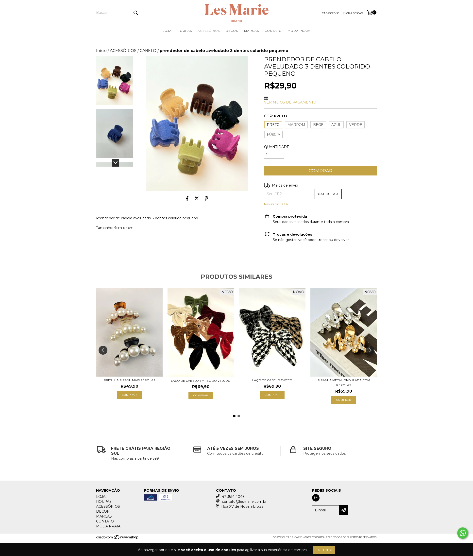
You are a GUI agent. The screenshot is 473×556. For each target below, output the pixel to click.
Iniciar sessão (353, 13)
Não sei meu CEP (276, 204)
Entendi (324, 550)
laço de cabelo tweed (272, 380)
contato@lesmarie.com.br (244, 501)
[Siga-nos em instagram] (316, 498)
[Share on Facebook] (187, 198)
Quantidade (276, 147)
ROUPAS (184, 31)
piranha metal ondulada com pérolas (344, 382)
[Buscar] (135, 12)
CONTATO (273, 31)
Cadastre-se (330, 13)
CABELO (148, 50)
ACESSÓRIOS (209, 31)
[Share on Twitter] (196, 198)
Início (101, 50)
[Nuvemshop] (117, 538)
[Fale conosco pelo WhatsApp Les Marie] (462, 533)
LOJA (167, 31)
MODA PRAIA (298, 31)
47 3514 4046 (233, 496)
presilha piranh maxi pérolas (129, 380)
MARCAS (251, 31)
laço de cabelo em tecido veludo (201, 380)
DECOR (232, 31)
